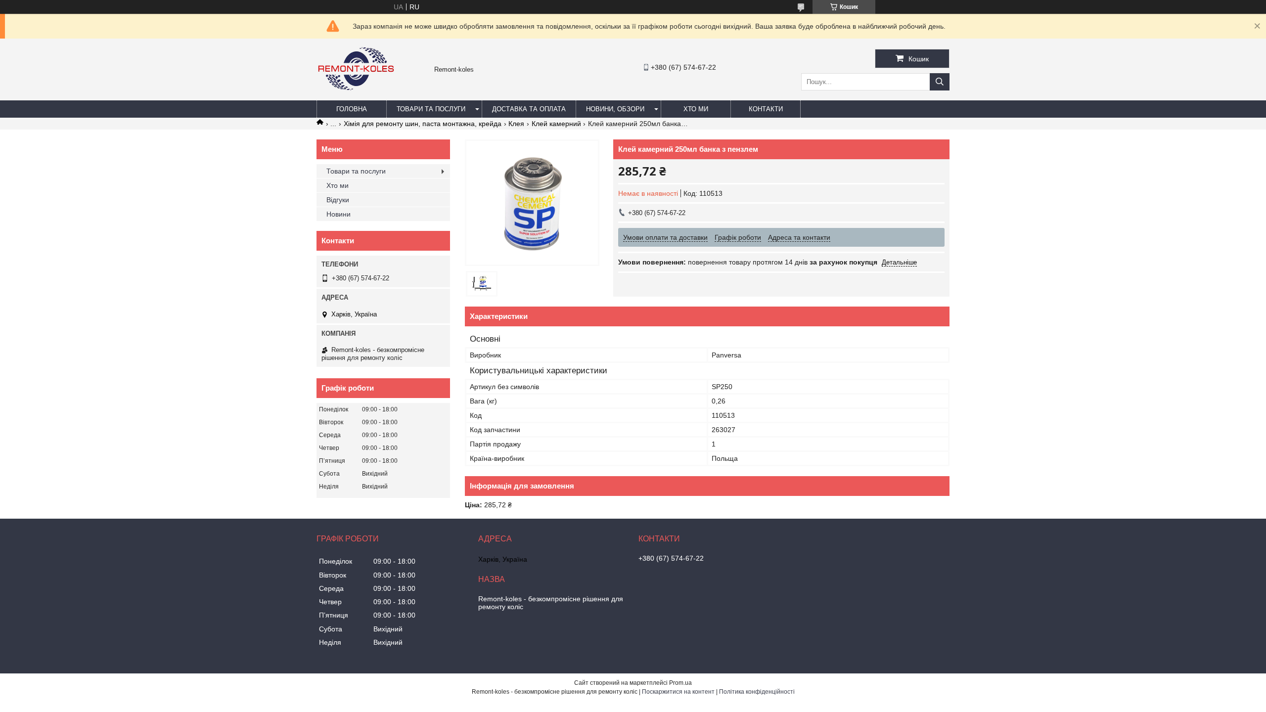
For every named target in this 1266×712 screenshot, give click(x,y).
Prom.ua (680, 682)
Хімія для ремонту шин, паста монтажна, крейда (422, 124)
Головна (351, 109)
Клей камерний (556, 124)
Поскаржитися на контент (678, 691)
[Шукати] (940, 81)
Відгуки (337, 200)
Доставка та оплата (529, 109)
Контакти (766, 109)
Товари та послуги (431, 109)
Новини (338, 214)
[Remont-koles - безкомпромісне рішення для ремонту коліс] (356, 96)
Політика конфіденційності (757, 691)
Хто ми (695, 109)
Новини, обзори (615, 109)
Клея (516, 124)
